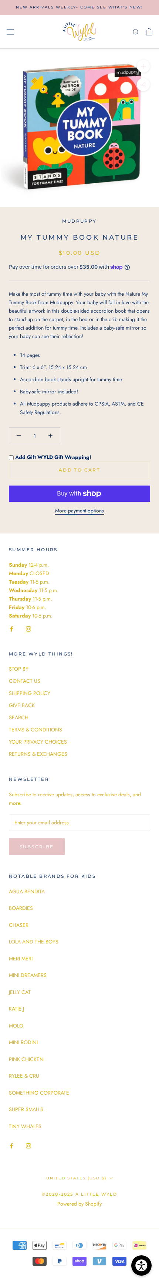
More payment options (79, 510)
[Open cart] (149, 31)
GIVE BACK (22, 705)
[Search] (136, 32)
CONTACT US (24, 681)
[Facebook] (11, 628)
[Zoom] (143, 66)
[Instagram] (28, 628)
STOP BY (18, 668)
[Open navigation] (10, 32)
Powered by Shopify (79, 1203)
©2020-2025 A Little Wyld (80, 1194)
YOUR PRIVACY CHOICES (38, 741)
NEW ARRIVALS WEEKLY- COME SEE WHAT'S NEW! (79, 7)
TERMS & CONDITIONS (35, 729)
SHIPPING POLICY (29, 693)
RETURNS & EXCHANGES (38, 754)
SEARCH (18, 717)
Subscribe (37, 846)
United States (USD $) (76, 1178)
